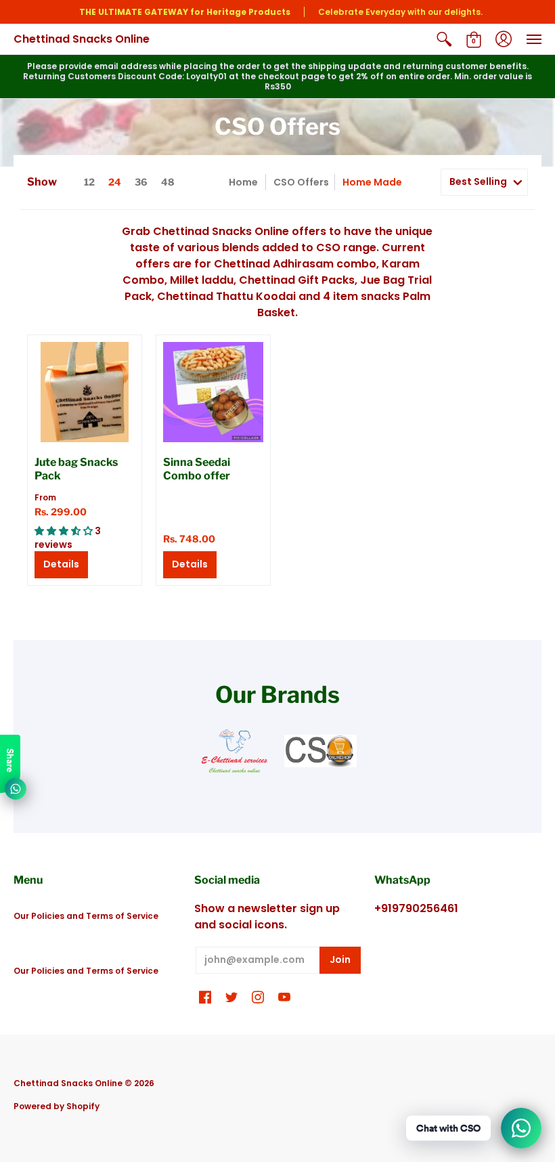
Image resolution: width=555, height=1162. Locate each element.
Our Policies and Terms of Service (86, 916)
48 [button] (168, 182)
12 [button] (89, 182)
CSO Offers (301, 182)
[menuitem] (444, 39)
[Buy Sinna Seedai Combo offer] (213, 392)
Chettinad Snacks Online (82, 39)
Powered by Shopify (56, 1106)
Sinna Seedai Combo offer (196, 469)
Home (243, 182)
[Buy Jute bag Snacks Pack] (85, 392)
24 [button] (114, 182)
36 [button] (141, 182)
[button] (444, 39)
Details (61, 564)
